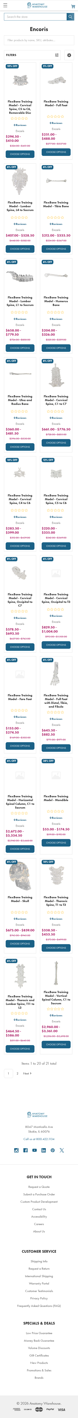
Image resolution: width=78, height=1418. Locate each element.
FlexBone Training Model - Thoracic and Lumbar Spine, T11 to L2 (20, 1002)
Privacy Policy (39, 1298)
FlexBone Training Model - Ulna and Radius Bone (20, 400)
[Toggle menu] (5, 5)
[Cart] (73, 6)
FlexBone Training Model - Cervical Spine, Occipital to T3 (56, 598)
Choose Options (20, 154)
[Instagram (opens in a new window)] (16, 1150)
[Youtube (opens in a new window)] (34, 1150)
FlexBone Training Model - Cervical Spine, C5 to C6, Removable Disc (20, 107)
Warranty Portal (39, 1283)
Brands (39, 1377)
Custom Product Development (39, 1201)
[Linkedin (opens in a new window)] (44, 1150)
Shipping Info (39, 1261)
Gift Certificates (39, 1355)
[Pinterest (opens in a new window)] (53, 1150)
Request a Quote (39, 1187)
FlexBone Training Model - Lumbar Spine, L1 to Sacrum (20, 301)
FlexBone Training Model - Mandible (56, 798)
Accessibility (39, 1216)
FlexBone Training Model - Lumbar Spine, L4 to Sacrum (20, 206)
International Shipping (39, 1276)
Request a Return (39, 1268)
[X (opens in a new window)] (62, 1150)
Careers (39, 1224)
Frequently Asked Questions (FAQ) (39, 1306)
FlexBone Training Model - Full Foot (56, 103)
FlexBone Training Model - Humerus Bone (56, 301)
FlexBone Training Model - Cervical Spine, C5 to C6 (56, 499)
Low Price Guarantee (39, 1333)
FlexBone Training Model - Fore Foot (20, 697)
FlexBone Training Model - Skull (20, 899)
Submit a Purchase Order (39, 1194)
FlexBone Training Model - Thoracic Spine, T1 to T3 (56, 901)
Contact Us (39, 1209)
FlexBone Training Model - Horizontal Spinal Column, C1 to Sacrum (20, 801)
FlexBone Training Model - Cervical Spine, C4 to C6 (20, 499)
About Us (39, 1231)
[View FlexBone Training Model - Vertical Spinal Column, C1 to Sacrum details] (56, 973)
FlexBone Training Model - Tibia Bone (56, 204)
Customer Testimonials (39, 1291)
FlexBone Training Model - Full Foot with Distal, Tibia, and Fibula (56, 700)
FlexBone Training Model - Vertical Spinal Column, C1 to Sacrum (56, 997)
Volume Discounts (39, 1348)
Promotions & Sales (39, 1370)
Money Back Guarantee (39, 1340)
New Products (39, 1363)
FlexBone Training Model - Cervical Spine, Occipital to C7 (20, 600)
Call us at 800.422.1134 (39, 1139)
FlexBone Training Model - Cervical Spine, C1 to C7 (56, 400)
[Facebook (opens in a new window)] (25, 1150)
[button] (69, 55)
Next (26, 1073)
